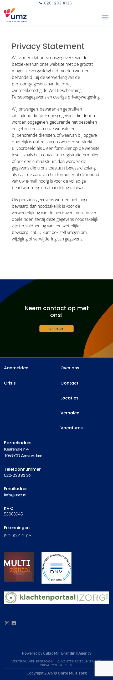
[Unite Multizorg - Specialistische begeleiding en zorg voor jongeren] (30, 17)
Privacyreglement (57, 665)
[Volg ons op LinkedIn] (14, 623)
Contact (69, 383)
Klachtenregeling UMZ (78, 661)
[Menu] (105, 17)
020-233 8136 (58, 3)
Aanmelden (16, 368)
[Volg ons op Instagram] (7, 623)
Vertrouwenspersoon (32, 661)
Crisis (10, 383)
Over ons (69, 368)
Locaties (69, 398)
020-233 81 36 (17, 475)
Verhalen (69, 413)
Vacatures (71, 428)
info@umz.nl (15, 494)
